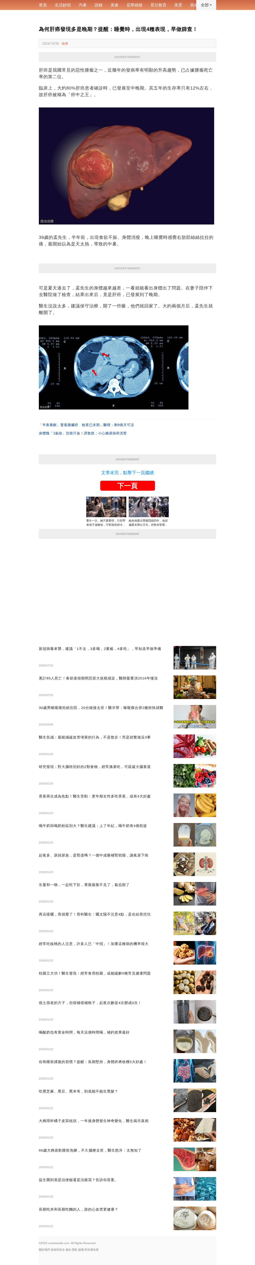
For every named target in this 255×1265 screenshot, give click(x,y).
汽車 (83, 5)
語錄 (99, 5)
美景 (178, 5)
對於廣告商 (92, 1249)
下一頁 (127, 485)
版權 (81, 1249)
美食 (115, 5)
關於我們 (44, 1249)
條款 (68, 1249)
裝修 (194, 5)
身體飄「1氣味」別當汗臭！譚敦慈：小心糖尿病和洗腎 (83, 433)
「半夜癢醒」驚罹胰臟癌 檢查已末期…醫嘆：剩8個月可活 (86, 425)
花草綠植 (134, 5)
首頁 (43, 5)
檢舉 (65, 43)
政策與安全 (58, 1249)
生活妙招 (63, 5)
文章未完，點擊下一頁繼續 (127, 472)
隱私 (74, 1249)
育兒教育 (158, 5)
